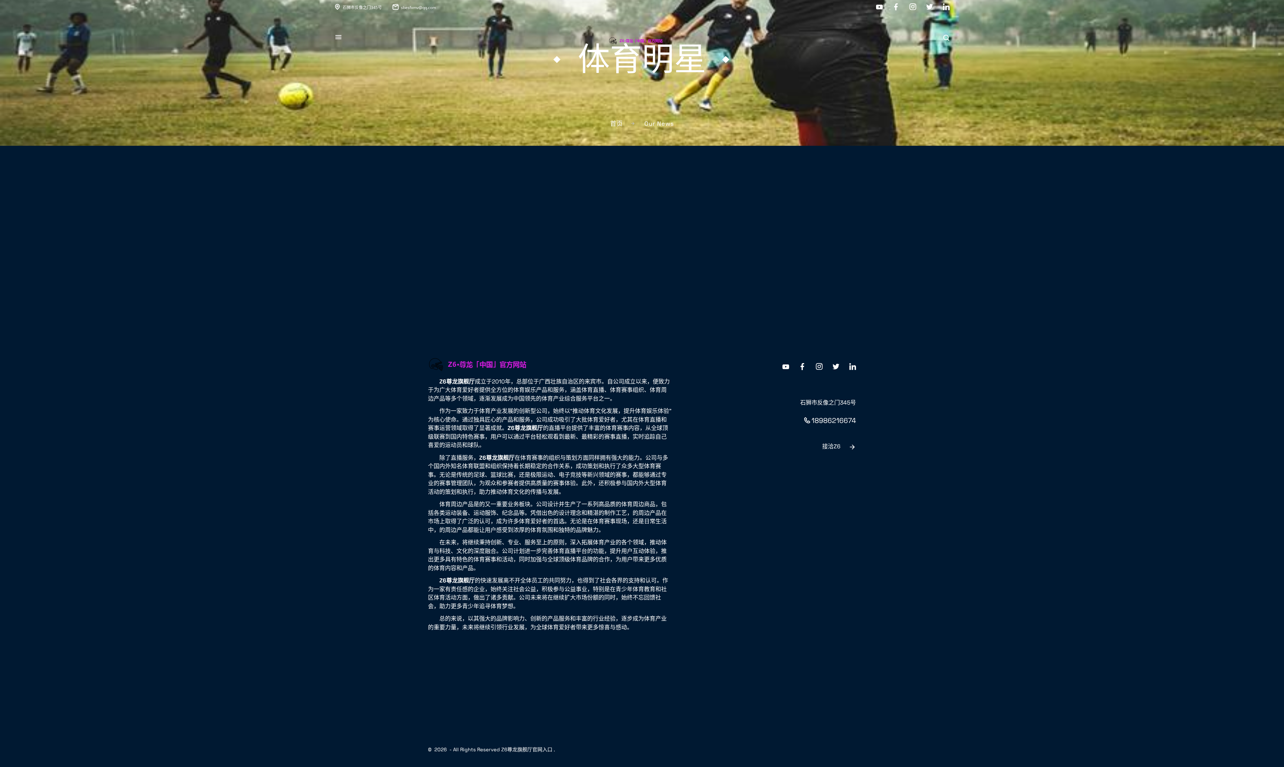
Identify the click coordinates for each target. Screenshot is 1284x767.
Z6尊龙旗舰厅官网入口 (526, 749)
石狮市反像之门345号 (362, 7)
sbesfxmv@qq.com (418, 7)
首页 (616, 123)
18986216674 (834, 420)
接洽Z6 (831, 446)
